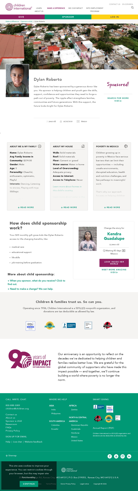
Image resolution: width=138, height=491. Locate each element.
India (52, 410)
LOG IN (114, 17)
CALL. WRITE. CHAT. (16, 400)
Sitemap (12, 456)
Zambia (73, 410)
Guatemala (74, 429)
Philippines (55, 414)
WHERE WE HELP (58, 400)
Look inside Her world (114, 263)
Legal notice (84, 484)
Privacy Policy (13, 431)
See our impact (75, 8)
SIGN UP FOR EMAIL (16, 437)
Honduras (74, 433)
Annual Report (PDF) (103, 428)
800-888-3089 (13, 405)
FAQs (8, 428)
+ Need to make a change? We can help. (30, 288)
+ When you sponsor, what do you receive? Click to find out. (36, 282)
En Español (127, 4)
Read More (27, 207)
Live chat (17, 442)
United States (76, 441)
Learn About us (39, 9)
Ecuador (53, 429)
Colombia (54, 425)
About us (10, 418)
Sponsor (68, 17)
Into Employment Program (94, 9)
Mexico (73, 437)
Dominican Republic (78, 425)
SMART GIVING (101, 400)
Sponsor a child (26, 21)
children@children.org (17, 409)
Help (8, 442)
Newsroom (11, 424)
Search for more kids (118, 99)
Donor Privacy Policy (68, 484)
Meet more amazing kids (114, 271)
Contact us (114, 4)
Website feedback (33, 442)
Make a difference (56, 8)
